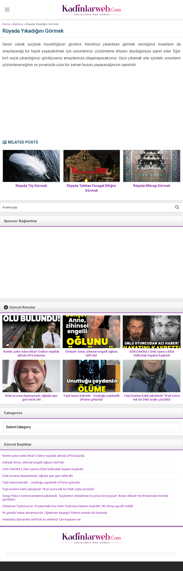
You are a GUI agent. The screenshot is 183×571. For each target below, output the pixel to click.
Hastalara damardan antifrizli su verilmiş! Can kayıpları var (41, 519)
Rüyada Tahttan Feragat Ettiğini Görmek (91, 188)
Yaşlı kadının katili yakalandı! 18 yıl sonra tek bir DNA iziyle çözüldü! (152, 397)
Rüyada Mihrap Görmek (151, 186)
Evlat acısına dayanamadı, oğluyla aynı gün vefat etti (31, 397)
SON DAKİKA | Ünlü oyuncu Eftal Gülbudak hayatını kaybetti (151, 353)
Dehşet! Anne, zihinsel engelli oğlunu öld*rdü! (91, 353)
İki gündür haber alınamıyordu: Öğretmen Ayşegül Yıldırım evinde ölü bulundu (54, 512)
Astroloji (18, 24)
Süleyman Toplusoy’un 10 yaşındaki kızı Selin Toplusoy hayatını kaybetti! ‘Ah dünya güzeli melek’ (68, 506)
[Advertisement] (91, 104)
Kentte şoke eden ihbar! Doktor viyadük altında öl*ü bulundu (31, 353)
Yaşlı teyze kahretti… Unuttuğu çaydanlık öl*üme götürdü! (91, 397)
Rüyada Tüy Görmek (31, 186)
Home (6, 24)
